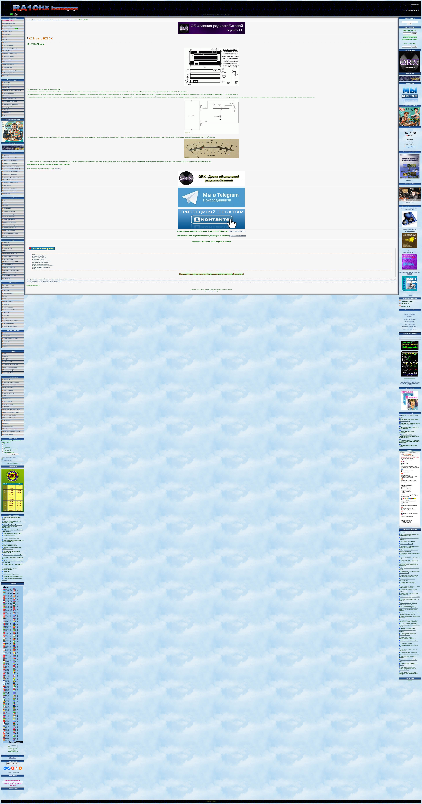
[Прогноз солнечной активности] (409, 349)
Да (4, 443)
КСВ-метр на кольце (38, 256)
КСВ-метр (43, 281)
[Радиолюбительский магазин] (13, 149)
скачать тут (58, 168)
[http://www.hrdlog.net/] (410, 338)
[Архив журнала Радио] (409, 400)
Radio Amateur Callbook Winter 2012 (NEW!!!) (409, 273)
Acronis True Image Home (409, 326)
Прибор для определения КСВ (40, 264)
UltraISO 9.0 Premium (410, 319)
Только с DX (7, 450)
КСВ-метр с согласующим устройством (43, 265)
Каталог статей (211, 14)
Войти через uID (12, 763)
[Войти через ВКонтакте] (5, 768)
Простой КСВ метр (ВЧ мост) (40, 262)
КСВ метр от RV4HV (38, 259)
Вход (227, 14)
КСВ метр (50, 281)
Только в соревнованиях (11, 449)
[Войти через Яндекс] (12, 768)
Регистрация (220, 14)
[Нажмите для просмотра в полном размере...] (211, 85)
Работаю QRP (8, 447)
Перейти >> (409, 180)
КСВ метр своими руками (39, 255)
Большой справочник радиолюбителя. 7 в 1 (409, 251)
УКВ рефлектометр (37, 268)
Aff (10, 758)
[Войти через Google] (16, 768)
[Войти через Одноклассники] (20, 768)
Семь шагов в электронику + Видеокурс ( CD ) (409, 208)
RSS (419, 10)
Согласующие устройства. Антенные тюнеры (65, 19)
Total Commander (410, 324)
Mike (66, 279)
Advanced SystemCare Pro (409, 329)
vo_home (13, 758)
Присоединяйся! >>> (237, 231)
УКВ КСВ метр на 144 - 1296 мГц (41, 261)
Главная (203, 14)
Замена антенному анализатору (41, 267)
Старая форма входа (13, 772)
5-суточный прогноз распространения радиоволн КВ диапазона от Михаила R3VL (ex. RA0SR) (410, 382)
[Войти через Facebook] (9, 768)
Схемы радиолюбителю (44, 19)
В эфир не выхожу (9, 452)
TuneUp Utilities (409, 321)
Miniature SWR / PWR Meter (40, 258)
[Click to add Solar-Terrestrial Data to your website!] (409, 376)
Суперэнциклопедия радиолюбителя (409, 230)
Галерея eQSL (410, 202)
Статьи (34, 19)
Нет (5, 445)
